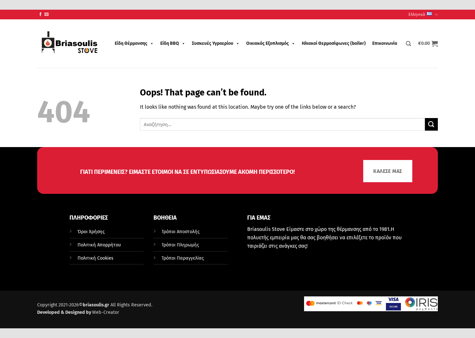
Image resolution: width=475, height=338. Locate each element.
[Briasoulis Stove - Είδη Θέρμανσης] (69, 43)
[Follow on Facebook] (40, 14)
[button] (408, 43)
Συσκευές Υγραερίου (212, 43)
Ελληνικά (416, 14)
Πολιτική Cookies (95, 258)
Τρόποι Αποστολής (181, 231)
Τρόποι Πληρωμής (180, 245)
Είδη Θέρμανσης (131, 43)
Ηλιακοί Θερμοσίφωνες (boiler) (334, 43)
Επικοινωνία (384, 43)
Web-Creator (105, 312)
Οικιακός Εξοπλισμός (267, 43)
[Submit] (431, 124)
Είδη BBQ (169, 43)
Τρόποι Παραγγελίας (183, 258)
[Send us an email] (46, 14)
